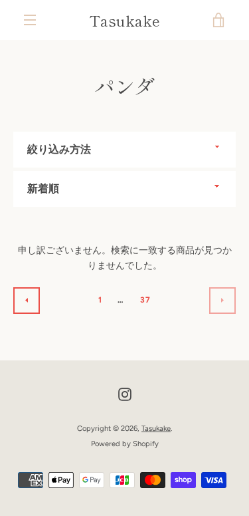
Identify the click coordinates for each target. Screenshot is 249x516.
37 (145, 300)
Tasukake (125, 20)
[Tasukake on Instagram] (124, 394)
